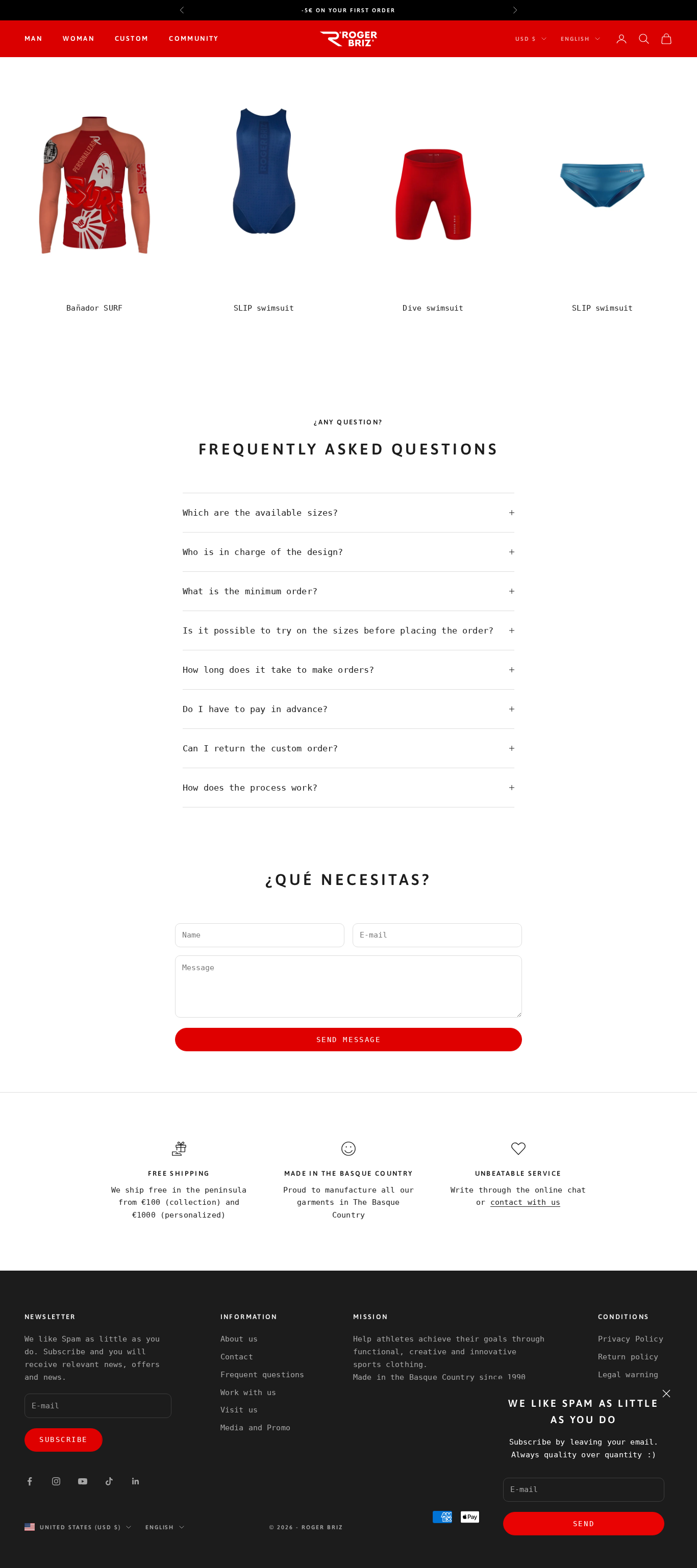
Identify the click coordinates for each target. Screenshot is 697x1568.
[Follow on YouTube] (83, 1481)
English (575, 39)
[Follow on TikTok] (109, 1481)
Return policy (628, 1356)
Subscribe (63, 1439)
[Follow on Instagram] (56, 1481)
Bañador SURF (94, 308)
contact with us (525, 1202)
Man (33, 38)
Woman (78, 38)
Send (583, 1524)
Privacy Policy (630, 1339)
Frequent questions (262, 1374)
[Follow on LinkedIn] (136, 1481)
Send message (348, 1039)
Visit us (239, 1409)
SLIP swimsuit (264, 308)
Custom (131, 38)
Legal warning (628, 1374)
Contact (236, 1356)
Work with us (248, 1392)
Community (193, 38)
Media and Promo (255, 1427)
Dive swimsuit (433, 308)
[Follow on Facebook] (29, 1481)
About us (239, 1339)
